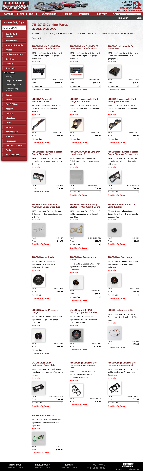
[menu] (71, 18)
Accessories (11, 40)
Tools (8, 150)
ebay (102, 467)
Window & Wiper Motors (13, 89)
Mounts (9, 127)
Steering (9, 136)
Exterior (9, 99)
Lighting (9, 113)
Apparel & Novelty (14, 45)
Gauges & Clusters (14, 81)
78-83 (36, 467)
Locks (8, 122)
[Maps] (87, 468)
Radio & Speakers (13, 85)
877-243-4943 (134, 10)
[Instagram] (94, 468)
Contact (102, 14)
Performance (11, 132)
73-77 (15, 467)
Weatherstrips (12, 155)
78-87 (63, 467)
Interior (9, 109)
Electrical (9, 73)
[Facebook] (90, 468)
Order (100, 465)
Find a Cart (123, 18)
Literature (10, 118)
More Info (36, 62)
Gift (22, 14)
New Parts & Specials (11, 35)
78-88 (9, 467)
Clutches (9, 59)
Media (68, 14)
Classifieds (49, 14)
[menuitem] (127, 18)
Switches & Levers (14, 145)
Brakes (8, 50)
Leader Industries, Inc (131, 469)
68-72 (48, 467)
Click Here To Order (40, 90)
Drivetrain (10, 68)
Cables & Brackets (14, 54)
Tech (31, 14)
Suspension (10, 141)
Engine (8, 95)
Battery (9, 77)
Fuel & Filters (11, 104)
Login (139, 18)
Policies (84, 14)
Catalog (8, 14)
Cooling (9, 63)
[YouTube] (97, 468)
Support (91, 465)
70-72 (21, 467)
